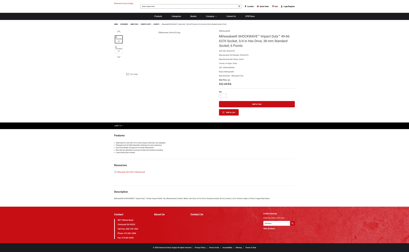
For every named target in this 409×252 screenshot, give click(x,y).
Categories (176, 16)
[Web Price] (228, 80)
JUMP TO (118, 126)
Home (116, 24)
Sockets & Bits (146, 24)
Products (158, 16)
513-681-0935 (128, 238)
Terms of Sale (250, 248)
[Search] (239, 6)
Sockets (156, 24)
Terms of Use (214, 248)
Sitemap (238, 248)
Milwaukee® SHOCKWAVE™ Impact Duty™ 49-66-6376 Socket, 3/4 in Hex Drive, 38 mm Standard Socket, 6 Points (194, 24)
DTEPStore (250, 16)
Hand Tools (134, 24)
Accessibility (227, 248)
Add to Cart (256, 104)
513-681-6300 (130, 233)
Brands (193, 16)
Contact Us (231, 16)
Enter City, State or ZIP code (273, 218)
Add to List (230, 112)
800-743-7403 (132, 229)
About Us (159, 214)
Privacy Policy (200, 248)
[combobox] (188, 6)
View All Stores (269, 229)
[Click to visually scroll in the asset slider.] (118, 31)
